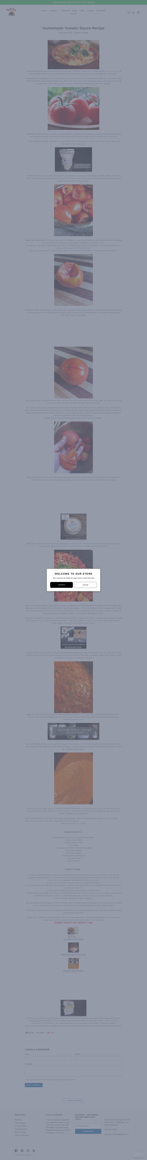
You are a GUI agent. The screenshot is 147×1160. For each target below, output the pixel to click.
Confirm (61, 585)
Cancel (85, 585)
